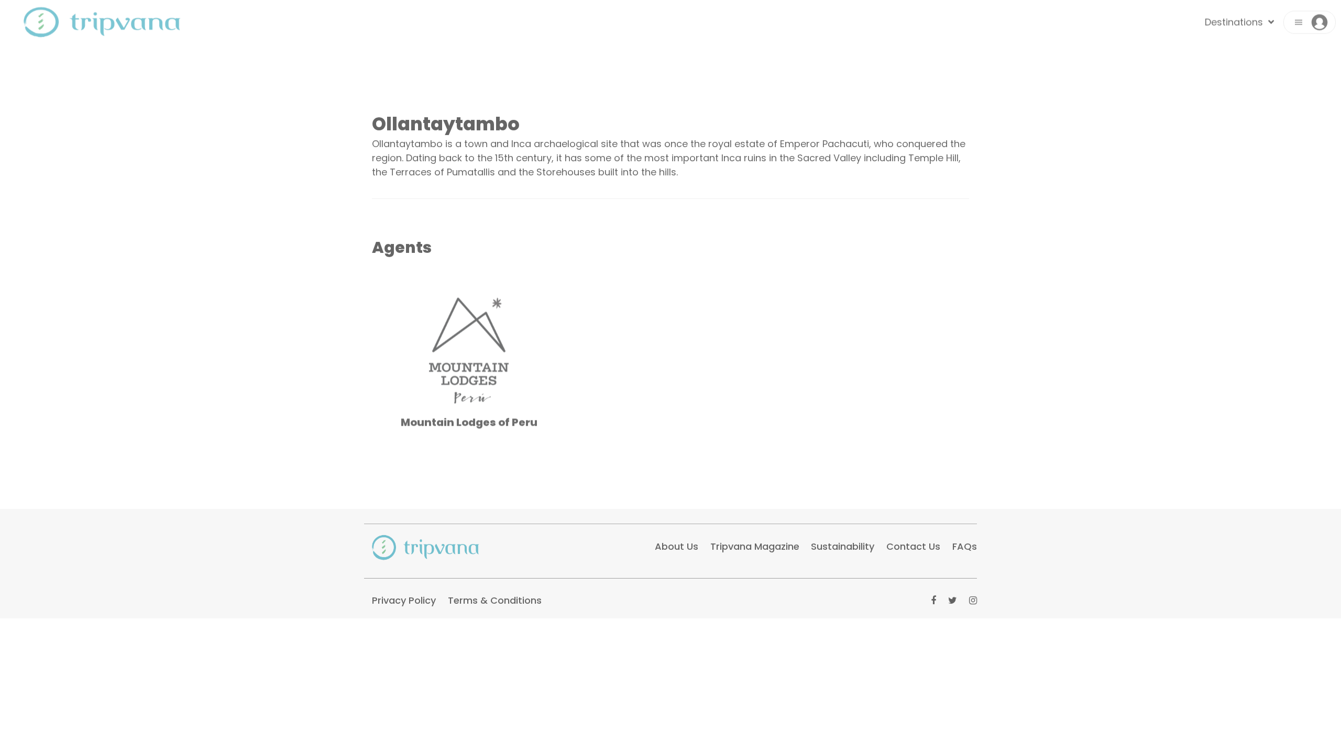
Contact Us (913, 542)
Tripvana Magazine (754, 542)
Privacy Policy (404, 596)
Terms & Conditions (495, 596)
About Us (676, 542)
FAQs (964, 542)
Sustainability (842, 542)
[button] (1309, 26)
